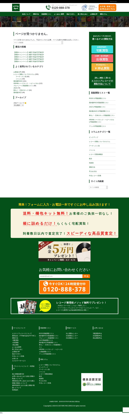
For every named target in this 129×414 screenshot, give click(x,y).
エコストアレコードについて (22, 333)
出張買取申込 (97, 336)
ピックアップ (93, 137)
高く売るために (17, 349)
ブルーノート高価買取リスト (23, 85)
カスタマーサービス (19, 361)
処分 (90, 158)
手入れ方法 (93, 171)
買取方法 (92, 167)
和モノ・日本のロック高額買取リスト (102, 115)
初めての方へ (16, 354)
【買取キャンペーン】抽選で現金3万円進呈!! (29, 54)
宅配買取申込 (97, 333)
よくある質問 (16, 347)
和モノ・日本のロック (21, 90)
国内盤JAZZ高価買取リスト (48, 342)
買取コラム (44, 359)
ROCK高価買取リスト (46, 333)
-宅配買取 (15, 340)
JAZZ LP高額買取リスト (97, 107)
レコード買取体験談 (96, 154)
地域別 (91, 163)
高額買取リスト (45, 328)
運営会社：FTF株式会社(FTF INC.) (24, 336)
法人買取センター (72, 333)
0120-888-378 (61, 7)
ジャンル (19, 79)
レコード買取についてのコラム (24, 74)
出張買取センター (72, 336)
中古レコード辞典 (95, 175)
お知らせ (15, 358)
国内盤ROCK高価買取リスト (49, 336)
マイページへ (113, 1)
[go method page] (114, 306)
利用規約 (15, 390)
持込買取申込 (97, 338)
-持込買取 (15, 345)
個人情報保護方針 (18, 374)
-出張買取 (15, 342)
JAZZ (15, 88)
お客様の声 (17, 72)
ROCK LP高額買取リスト (97, 98)
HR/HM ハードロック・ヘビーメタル (26, 83)
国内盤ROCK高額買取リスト (99, 102)
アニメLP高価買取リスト (97, 126)
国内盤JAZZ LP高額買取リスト (99, 111)
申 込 (86, 276)
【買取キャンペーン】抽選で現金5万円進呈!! (29, 52)
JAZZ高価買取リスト (46, 340)
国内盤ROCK (18, 81)
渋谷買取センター (72, 338)
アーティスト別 (21, 76)
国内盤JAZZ (18, 92)
